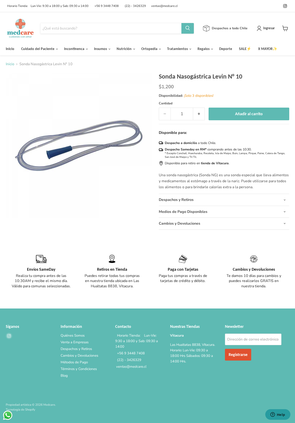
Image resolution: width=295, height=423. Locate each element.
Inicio (10, 49)
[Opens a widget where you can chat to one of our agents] (277, 415)
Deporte (225, 49)
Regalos (204, 49)
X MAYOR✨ (267, 49)
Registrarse (238, 354)
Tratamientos (178, 49)
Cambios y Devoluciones (79, 355)
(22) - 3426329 (134, 6)
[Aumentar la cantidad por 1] (199, 114)
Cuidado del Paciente (38, 49)
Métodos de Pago (74, 362)
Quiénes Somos (73, 335)
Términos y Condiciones (79, 369)
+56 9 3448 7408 (106, 6)
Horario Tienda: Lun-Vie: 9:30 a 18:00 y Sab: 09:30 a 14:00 (47, 6)
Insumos (101, 49)
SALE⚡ (245, 49)
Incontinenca (74, 49)
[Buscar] (187, 28)
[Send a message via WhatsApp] (7, 415)
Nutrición (125, 49)
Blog (64, 375)
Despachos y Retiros (76, 349)
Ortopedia (149, 49)
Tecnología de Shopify (20, 410)
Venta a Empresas (74, 342)
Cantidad (165, 103)
